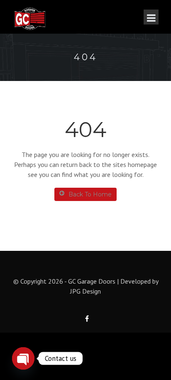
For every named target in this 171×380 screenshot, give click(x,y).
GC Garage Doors (91, 281)
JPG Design (85, 291)
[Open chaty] (23, 358)
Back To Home (90, 194)
